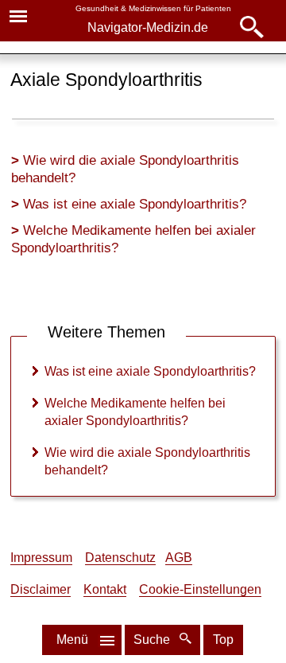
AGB (178, 557)
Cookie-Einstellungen (200, 589)
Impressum (41, 557)
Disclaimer (40, 589)
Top (223, 639)
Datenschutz (120, 557)
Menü (72, 639)
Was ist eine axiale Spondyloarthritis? (134, 204)
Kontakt (104, 589)
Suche (153, 639)
